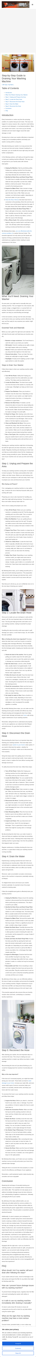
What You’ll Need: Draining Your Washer (16, 95)
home (25, 715)
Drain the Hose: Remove (12, 199)
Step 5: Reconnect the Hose (13, 106)
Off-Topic (5, 84)
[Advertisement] (18, 28)
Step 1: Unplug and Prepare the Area (15, 97)
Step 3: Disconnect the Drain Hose (14, 101)
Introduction (8, 92)
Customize (18, 1348)
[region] (18, 1342)
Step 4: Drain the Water (11, 104)
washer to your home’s (19, 745)
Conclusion (8, 108)
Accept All (18, 1343)
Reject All (18, 1353)
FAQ (6, 110)
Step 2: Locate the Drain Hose (13, 99)
